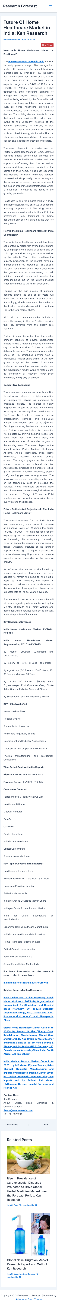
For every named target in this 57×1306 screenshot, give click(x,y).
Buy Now (47, 45)
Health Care (12, 1205)
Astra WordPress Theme (29, 1299)
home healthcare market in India (26, 61)
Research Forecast (20, 6)
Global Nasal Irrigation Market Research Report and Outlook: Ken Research (28, 1264)
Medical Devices (27, 1274)
